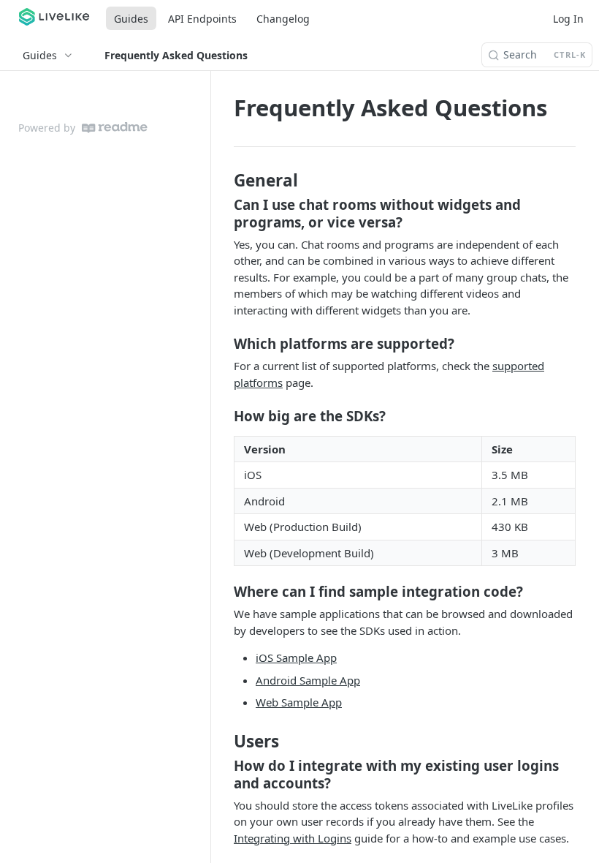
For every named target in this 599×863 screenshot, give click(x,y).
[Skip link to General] (224, 181)
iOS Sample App (296, 657)
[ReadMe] (115, 127)
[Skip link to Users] (224, 741)
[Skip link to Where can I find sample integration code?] (224, 592)
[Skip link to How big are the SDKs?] (224, 416)
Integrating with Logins (292, 838)
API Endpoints (202, 19)
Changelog (283, 19)
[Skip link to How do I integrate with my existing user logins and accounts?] (224, 774)
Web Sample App (299, 702)
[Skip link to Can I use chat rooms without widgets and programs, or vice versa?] (224, 213)
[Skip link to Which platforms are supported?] (224, 344)
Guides (131, 19)
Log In (568, 19)
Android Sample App (308, 680)
